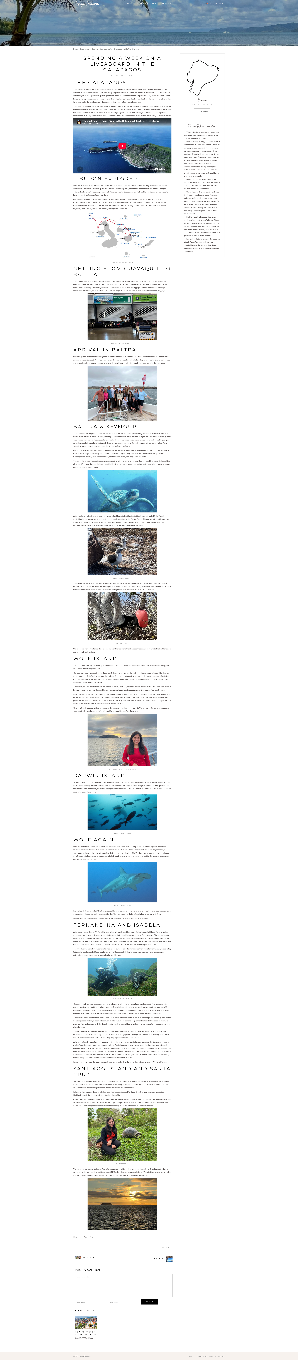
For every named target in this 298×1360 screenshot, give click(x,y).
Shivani (77, 1248)
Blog (211, 1356)
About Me (220, 1356)
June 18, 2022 (80, 1338)
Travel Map (201, 1356)
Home (75, 49)
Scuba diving (127, 76)
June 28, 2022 (166, 1248)
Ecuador (95, 49)
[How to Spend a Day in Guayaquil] (86, 1322)
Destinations (85, 49)
